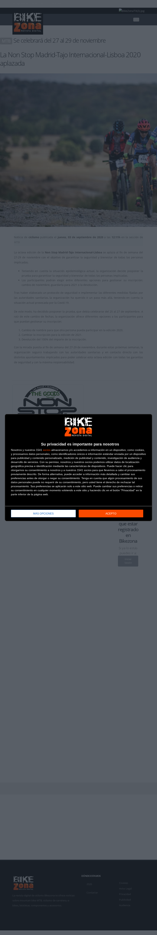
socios (47, 450)
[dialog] (78, 467)
